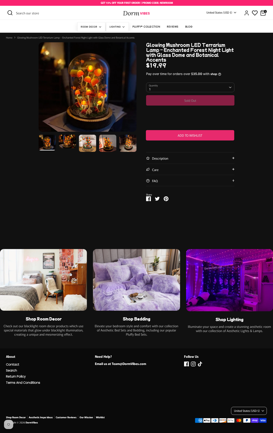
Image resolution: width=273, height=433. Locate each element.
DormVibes (32, 422)
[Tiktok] (200, 364)
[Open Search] (10, 13)
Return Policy (16, 376)
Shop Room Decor (16, 417)
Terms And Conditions (23, 382)
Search (11, 370)
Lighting (116, 26)
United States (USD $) (219, 12)
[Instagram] (193, 364)
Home (9, 37)
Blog (189, 27)
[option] (87, 88)
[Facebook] (186, 364)
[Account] (247, 13)
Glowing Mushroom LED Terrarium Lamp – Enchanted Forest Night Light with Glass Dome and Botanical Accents (76, 37)
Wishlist (100, 417)
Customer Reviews (66, 417)
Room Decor (89, 26)
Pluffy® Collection (146, 27)
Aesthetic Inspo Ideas (41, 417)
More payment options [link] (190, 124)
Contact (12, 364)
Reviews (172, 27)
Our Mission (86, 417)
